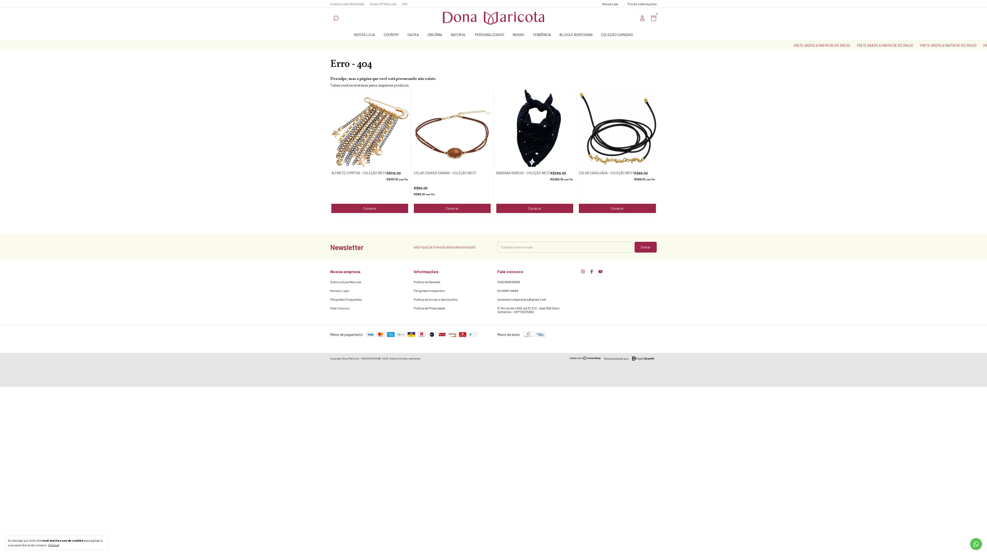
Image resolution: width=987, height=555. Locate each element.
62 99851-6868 (507, 290)
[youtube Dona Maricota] (600, 272)
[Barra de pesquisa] (336, 19)
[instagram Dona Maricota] (583, 272)
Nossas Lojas (339, 290)
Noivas (518, 34)
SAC (405, 4)
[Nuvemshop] (585, 358)
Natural (458, 34)
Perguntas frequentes (429, 290)
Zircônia (434, 34)
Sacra (413, 34)
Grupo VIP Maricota (383, 4)
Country (391, 34)
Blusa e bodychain (576, 34)
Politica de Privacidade (429, 308)
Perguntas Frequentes (346, 299)
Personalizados (489, 34)
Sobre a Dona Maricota (345, 282)
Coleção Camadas (617, 34)
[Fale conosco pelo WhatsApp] (976, 544)
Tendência (542, 34)
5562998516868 (508, 282)
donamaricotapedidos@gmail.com (521, 299)
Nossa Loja (364, 34)
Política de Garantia (427, 282)
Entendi (53, 545)
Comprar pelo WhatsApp (347, 4)
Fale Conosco (340, 308)
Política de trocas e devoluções (436, 299)
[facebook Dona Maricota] (592, 272)
